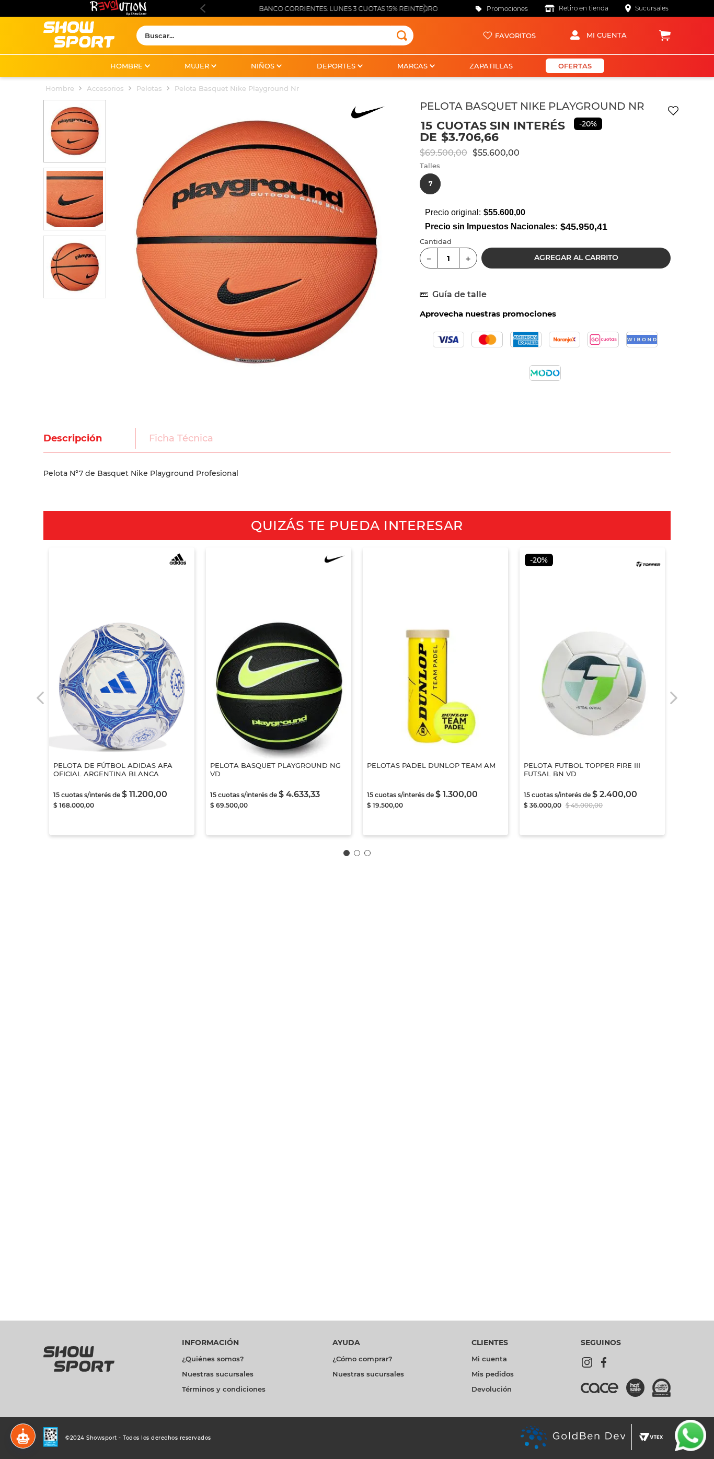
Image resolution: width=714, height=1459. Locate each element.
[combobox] (274, 35)
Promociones (507, 9)
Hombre (59, 88)
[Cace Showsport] (603, 1392)
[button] (430, 183)
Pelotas (149, 88)
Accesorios (105, 88)
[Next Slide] (425, 8)
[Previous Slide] (202, 8)
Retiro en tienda (583, 8)
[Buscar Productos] (401, 35)
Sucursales (652, 8)
